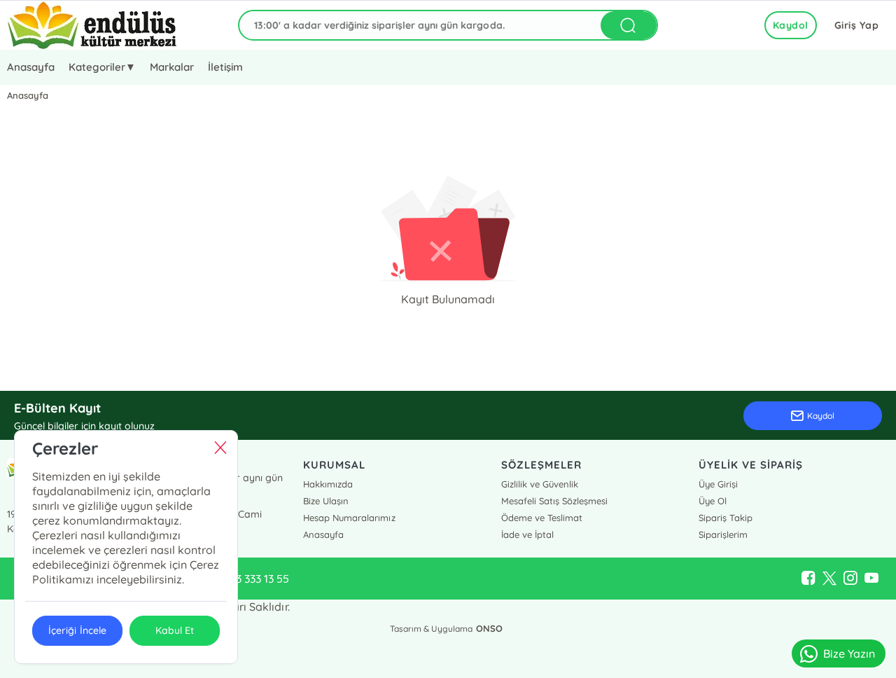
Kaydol (790, 25)
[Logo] (92, 25)
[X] (829, 579)
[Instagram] (850, 579)
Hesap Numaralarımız (349, 517)
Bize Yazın (849, 653)
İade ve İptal (527, 534)
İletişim (225, 67)
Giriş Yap (856, 25)
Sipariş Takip (725, 517)
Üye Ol (713, 500)
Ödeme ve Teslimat (541, 517)
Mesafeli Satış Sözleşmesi (554, 500)
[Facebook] (808, 579)
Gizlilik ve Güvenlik (539, 484)
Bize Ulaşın (326, 500)
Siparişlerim (723, 534)
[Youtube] (871, 579)
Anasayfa (31, 67)
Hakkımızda (328, 484)
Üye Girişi (718, 484)
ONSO (489, 628)
